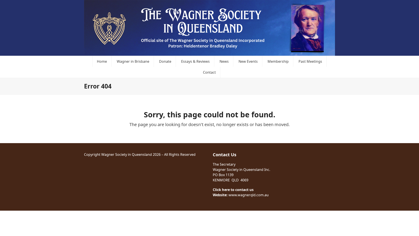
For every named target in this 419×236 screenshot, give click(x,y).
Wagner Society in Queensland (126, 154)
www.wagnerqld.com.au (248, 195)
